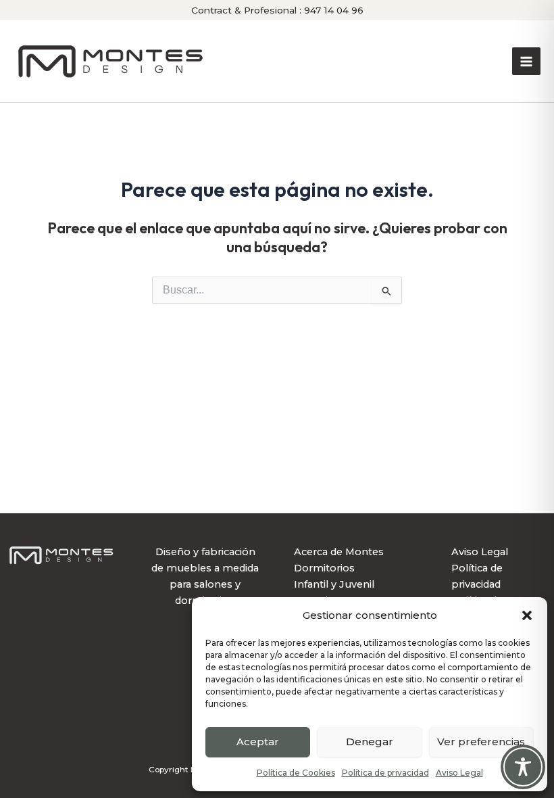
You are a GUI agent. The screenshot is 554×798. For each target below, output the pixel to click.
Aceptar (257, 741)
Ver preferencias (481, 741)
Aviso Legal (459, 773)
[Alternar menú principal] (526, 61)
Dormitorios (324, 568)
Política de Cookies (296, 773)
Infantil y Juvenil (334, 584)
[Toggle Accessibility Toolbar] (523, 767)
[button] (527, 615)
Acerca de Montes (339, 552)
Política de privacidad (385, 773)
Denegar (369, 741)
